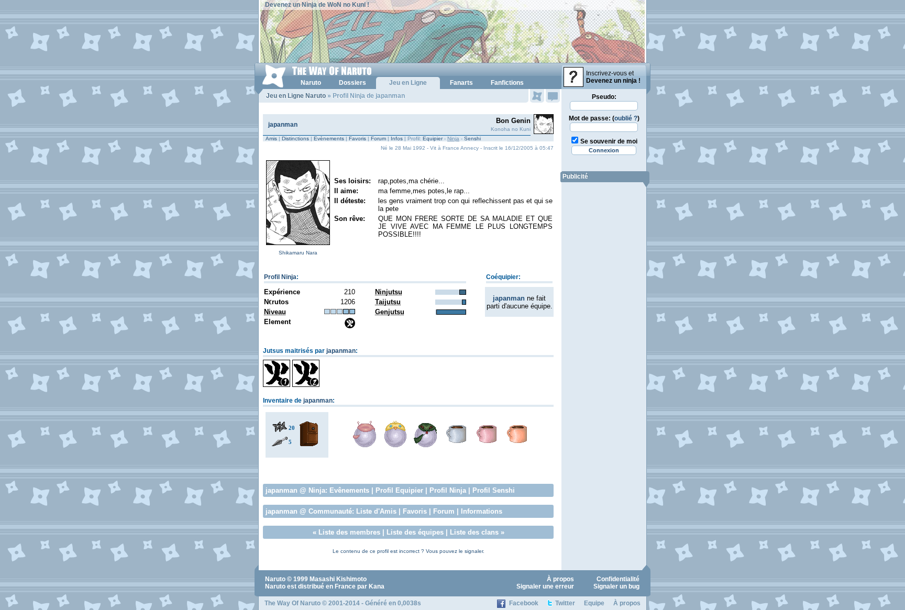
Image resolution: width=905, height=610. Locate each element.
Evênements (349, 490)
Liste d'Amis (376, 511)
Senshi (472, 138)
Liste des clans (474, 532)
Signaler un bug (616, 586)
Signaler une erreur (545, 586)
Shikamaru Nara (298, 253)
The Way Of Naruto (292, 603)
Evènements (329, 138)
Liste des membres (349, 532)
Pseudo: (604, 97)
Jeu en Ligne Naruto (296, 95)
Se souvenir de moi (608, 141)
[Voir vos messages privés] (553, 96)
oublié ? (625, 118)
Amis (271, 138)
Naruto (275, 579)
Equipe (594, 603)
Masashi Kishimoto (338, 579)
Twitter (565, 603)
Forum (378, 138)
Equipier (433, 138)
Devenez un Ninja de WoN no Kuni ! (317, 4)
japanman (282, 124)
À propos (560, 579)
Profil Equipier (399, 490)
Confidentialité (618, 579)
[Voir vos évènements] (537, 96)
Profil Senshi (493, 490)
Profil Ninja (280, 277)
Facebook (523, 603)
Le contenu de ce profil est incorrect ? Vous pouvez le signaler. (408, 551)
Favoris (357, 138)
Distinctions (295, 138)
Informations (481, 511)
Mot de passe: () (604, 118)
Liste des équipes (415, 532)
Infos (397, 138)
